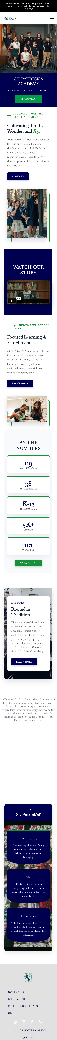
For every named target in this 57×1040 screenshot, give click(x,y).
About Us (18, 176)
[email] (23, 1022)
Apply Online (28, 563)
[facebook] (32, 1022)
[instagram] (15, 1022)
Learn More (24, 661)
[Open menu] (52, 18)
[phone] (40, 1022)
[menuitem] (28, 991)
